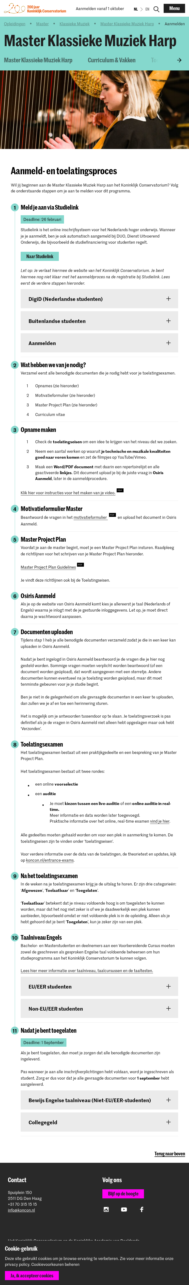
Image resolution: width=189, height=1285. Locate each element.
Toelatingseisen (169, 60)
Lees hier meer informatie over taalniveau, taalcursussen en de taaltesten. (87, 970)
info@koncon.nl (21, 1210)
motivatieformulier (91, 517)
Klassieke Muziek (75, 23)
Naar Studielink (39, 256)
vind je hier (159, 821)
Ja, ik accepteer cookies (32, 1275)
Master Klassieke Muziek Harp (127, 23)
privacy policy (17, 1264)
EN (147, 9)
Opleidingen (14, 23)
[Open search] (156, 8)
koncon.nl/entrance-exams (50, 860)
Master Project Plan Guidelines (48, 567)
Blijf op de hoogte (123, 1193)
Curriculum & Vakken (112, 60)
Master (42, 23)
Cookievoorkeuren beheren (55, 1264)
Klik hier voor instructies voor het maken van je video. (68, 492)
